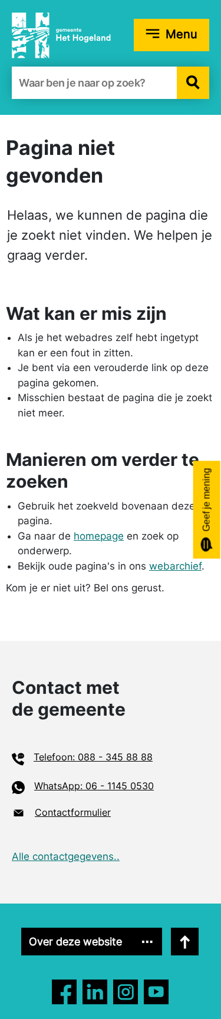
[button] (193, 83)
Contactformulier (73, 812)
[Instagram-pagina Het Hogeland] (95, 992)
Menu (181, 34)
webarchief (175, 566)
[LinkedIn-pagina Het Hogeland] (125, 992)
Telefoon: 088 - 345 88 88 (93, 757)
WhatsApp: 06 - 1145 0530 (94, 786)
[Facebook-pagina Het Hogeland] (64, 992)
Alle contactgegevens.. (66, 856)
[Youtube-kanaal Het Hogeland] (156, 992)
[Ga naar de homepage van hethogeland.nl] (61, 35)
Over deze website (75, 941)
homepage (99, 536)
